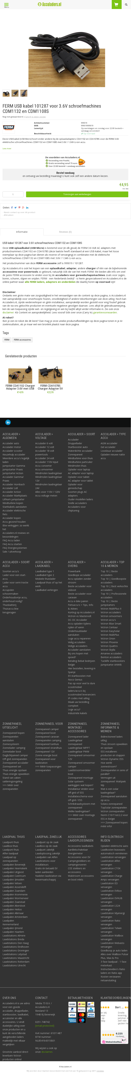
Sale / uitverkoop (12, 551)
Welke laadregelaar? (79, 811)
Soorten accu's (11, 571)
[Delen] (11, 207)
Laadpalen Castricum (14, 875)
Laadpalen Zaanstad (14, 902)
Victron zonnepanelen (113, 811)
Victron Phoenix (109, 642)
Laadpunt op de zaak (46, 842)
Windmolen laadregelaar (48, 473)
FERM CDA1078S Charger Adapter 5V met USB (50, 388)
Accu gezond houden (14, 521)
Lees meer (7, 148)
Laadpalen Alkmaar (13, 913)
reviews (100, 1071)
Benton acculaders (111, 657)
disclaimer (8, 312)
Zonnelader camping (14, 747)
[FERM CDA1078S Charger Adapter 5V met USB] (50, 371)
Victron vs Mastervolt (79, 616)
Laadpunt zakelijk (44, 849)
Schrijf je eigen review (35, 116)
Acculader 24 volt (44, 458)
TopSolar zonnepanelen (114, 807)
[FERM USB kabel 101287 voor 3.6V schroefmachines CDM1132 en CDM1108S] (66, 49)
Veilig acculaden (76, 642)
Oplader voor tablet (78, 476)
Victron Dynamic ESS (112, 759)
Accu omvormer (44, 469)
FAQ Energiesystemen (15, 547)
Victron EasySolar (110, 631)
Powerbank (74, 571)
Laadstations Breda (13, 939)
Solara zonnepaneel (111, 803)
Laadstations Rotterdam (16, 961)
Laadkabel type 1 (44, 571)
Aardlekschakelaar (78, 849)
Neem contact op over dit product (19, 212)
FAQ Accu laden (11, 540)
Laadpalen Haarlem (13, 931)
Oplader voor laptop (79, 469)
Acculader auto (11, 443)
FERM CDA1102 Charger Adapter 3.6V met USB (20, 387)
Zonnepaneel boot (45, 732)
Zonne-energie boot (46, 755)
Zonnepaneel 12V (45, 751)
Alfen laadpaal (10, 853)
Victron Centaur (109, 627)
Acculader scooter (12, 450)
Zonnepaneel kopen (14, 732)
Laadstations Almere (14, 935)
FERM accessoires (22, 339)
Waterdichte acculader (80, 450)
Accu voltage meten (46, 495)
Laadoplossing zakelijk (47, 853)
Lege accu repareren (79, 638)
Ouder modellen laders (80, 499)
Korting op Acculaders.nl (81, 612)
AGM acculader (109, 443)
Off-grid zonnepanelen (15, 759)
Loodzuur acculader (111, 450)
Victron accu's (108, 619)
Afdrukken (8, 215)
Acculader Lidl (10, 488)
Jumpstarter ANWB (111, 664)
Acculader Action (12, 491)
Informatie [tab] (22, 231)
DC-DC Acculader (77, 619)
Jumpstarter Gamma (14, 465)
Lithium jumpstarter (13, 499)
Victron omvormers (111, 616)
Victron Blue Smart (111, 623)
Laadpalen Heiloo (12, 909)
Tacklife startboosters (113, 660)
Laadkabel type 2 (44, 575)
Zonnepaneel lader (78, 736)
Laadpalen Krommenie (15, 894)
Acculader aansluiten (79, 649)
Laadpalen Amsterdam (15, 916)
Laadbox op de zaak (46, 846)
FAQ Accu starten (12, 544)
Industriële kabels (77, 713)
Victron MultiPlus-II (111, 608)
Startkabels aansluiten (15, 506)
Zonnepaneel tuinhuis (47, 744)
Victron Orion (108, 638)
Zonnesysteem (11, 744)
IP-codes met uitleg (78, 698)
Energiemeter (75, 853)
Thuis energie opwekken (16, 774)
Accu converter (43, 465)
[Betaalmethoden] (72, 1004)
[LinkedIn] (8, 422)
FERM (6, 339)
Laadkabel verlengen (46, 590)
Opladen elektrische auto (114, 846)
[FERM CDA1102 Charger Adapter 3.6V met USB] (20, 371)
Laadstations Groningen (16, 950)
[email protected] (44, 1025)
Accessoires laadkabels (80, 846)
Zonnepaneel (75, 454)
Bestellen (20, 399)
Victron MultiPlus (110, 634)
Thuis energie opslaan (15, 770)
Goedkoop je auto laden (114, 950)
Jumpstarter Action (13, 473)
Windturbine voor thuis (80, 458)
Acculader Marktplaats (15, 495)
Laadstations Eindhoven (16, 946)
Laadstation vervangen (113, 857)
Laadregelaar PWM (78, 751)
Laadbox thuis (10, 846)
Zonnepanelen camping (48, 740)
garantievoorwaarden (105, 312)
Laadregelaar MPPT (79, 747)
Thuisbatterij (9, 604)
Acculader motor (12, 447)
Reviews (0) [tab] (65, 231)
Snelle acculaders (77, 503)
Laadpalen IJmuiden (13, 879)
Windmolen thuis (77, 465)
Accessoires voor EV (79, 857)
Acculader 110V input (46, 462)
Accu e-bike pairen (78, 601)
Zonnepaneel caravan (47, 736)
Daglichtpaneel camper (15, 755)
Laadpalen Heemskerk (15, 868)
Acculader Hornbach (14, 484)
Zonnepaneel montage (80, 777)
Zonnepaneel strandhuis (48, 747)
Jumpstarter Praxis (13, 469)
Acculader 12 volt (44, 447)
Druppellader (75, 443)
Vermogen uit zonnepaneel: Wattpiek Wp (113, 781)
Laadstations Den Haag (16, 943)
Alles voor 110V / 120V (47, 491)
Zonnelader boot (12, 751)
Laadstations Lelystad (15, 954)
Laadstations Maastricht (16, 958)
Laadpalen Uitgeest (13, 872)
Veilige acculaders (77, 646)
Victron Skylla (108, 649)
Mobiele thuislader (45, 578)
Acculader (73, 439)
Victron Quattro (109, 646)
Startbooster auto (78, 447)
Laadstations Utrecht (14, 965)
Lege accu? (74, 709)
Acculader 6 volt (44, 443)
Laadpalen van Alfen (46, 857)
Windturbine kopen (13, 503)
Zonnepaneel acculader (15, 762)
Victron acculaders (111, 612)
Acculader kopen (12, 518)
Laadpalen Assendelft (14, 887)
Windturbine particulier (80, 462)
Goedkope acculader (79, 575)
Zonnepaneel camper (47, 729)
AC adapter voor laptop (81, 473)
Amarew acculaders (111, 653)
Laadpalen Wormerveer (15, 898)
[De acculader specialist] (49, 4)
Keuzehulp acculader (14, 454)
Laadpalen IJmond (12, 928)
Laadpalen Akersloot (14, 905)
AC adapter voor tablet (80, 480)
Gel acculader (108, 447)
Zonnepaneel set (12, 766)
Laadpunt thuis (11, 842)
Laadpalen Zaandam (14, 890)
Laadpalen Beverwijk (14, 864)
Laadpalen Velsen (12, 883)
